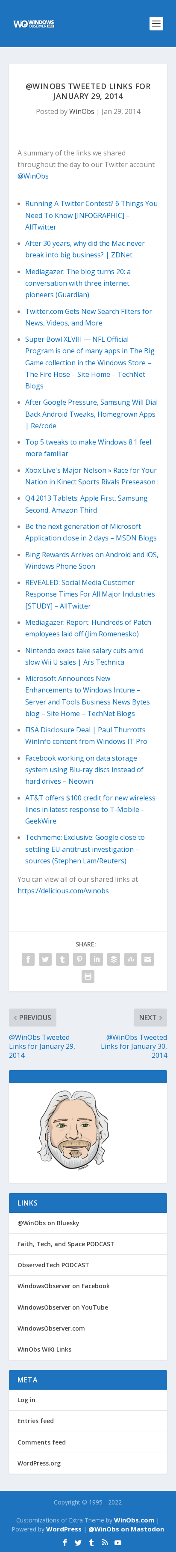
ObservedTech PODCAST (53, 1265)
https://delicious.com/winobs (63, 890)
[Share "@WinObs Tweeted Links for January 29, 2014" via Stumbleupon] (130, 959)
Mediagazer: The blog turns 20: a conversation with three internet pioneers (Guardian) (78, 283)
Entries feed (36, 1421)
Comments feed (42, 1442)
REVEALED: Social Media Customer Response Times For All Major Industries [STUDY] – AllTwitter (90, 594)
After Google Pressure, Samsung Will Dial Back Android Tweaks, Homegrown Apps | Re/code (91, 413)
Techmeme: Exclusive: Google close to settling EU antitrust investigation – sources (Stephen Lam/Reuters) (85, 849)
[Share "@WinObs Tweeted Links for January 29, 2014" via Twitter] (45, 959)
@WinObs (33, 176)
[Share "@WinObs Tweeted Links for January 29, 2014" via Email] (147, 959)
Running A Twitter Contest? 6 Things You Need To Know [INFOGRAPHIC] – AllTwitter (91, 215)
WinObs (81, 111)
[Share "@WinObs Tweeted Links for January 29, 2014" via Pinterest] (79, 959)
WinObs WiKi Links (44, 1349)
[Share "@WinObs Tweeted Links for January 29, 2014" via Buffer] (113, 959)
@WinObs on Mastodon (126, 1529)
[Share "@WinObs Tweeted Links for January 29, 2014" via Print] (88, 976)
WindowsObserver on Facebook (64, 1286)
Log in (26, 1400)
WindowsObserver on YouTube (63, 1307)
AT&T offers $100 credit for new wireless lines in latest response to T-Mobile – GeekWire (90, 809)
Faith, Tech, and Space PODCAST (66, 1244)
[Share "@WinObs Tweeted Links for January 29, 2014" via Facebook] (28, 959)
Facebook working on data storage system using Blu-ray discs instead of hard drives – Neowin (84, 769)
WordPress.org (39, 1463)
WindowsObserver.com (51, 1328)
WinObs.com (134, 1520)
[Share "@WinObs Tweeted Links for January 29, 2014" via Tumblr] (62, 959)
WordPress (64, 1529)
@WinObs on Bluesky (48, 1223)
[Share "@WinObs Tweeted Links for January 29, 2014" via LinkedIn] (96, 959)
